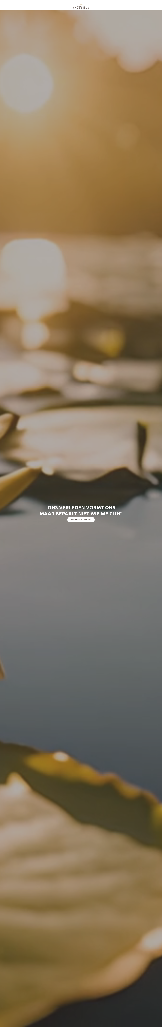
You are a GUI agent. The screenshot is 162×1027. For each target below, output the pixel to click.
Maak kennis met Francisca (81, 520)
